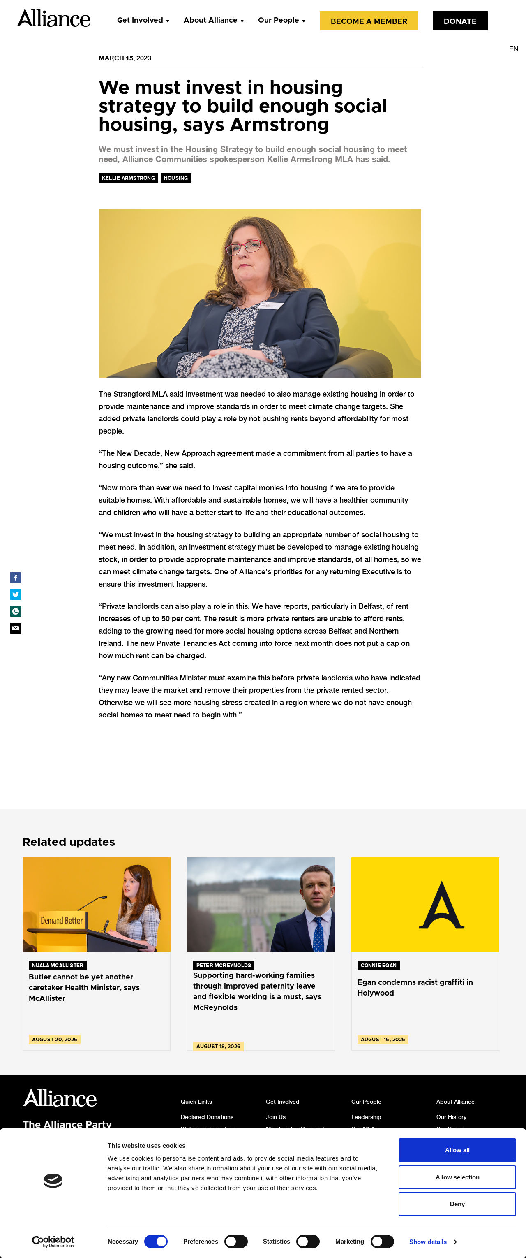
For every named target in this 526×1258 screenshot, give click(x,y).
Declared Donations (207, 1117)
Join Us (276, 1117)
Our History (451, 1117)
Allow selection (458, 1177)
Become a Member (369, 22)
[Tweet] (15, 594)
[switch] (236, 1241)
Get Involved (140, 20)
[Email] (15, 628)
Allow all (457, 1150)
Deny (457, 1203)
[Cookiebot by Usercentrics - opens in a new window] (53, 1242)
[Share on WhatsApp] (15, 611)
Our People (278, 20)
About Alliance (211, 20)
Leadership (366, 1117)
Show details (428, 1241)
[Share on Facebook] (15, 577)
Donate (460, 22)
